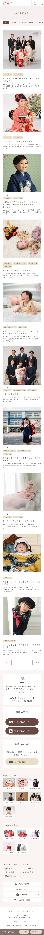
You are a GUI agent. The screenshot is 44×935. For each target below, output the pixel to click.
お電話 (25, 932)
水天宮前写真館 (23, 900)
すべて (6, 22)
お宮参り (13, 22)
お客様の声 (23, 22)
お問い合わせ (22, 762)
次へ (38, 662)
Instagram (23, 889)
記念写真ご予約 (22, 722)
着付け (31, 22)
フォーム (37, 932)
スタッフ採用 (23, 884)
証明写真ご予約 (22, 731)
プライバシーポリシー (22, 922)
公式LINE (24, 894)
